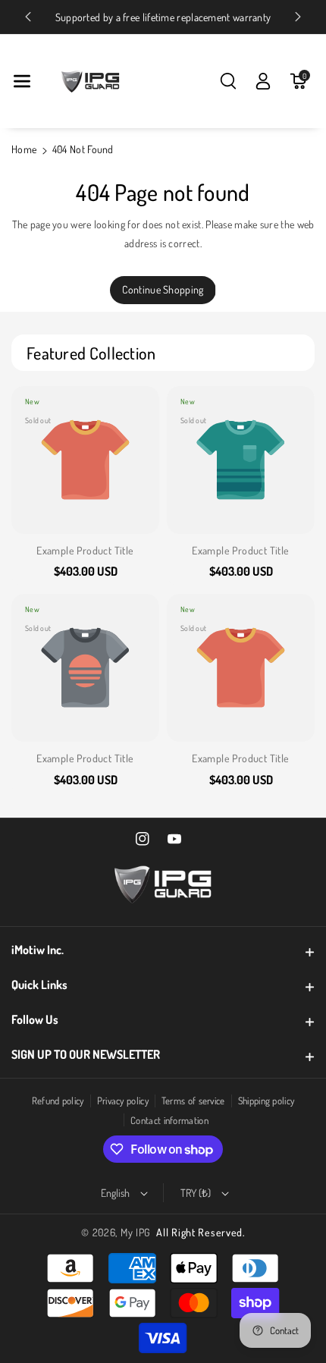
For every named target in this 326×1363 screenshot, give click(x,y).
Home (23, 149)
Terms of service (193, 1100)
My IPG (136, 1232)
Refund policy (58, 1100)
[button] (22, 81)
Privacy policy (123, 1100)
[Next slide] (298, 16)
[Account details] (263, 81)
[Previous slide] (28, 16)
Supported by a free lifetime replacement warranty (163, 17)
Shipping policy (266, 1100)
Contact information (169, 1120)
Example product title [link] (84, 550)
